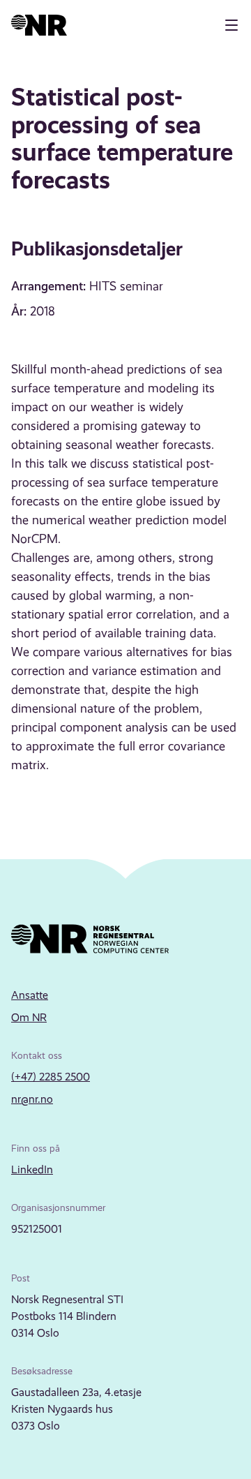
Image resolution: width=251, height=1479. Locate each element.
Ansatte (29, 995)
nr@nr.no (32, 1099)
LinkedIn (32, 1169)
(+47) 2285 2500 (50, 1076)
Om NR (29, 1017)
